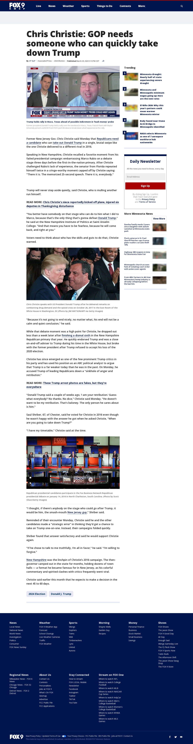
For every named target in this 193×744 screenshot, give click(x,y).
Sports (73, 622)
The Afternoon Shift (167, 657)
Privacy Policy (148, 199)
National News (16, 630)
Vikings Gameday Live (168, 643)
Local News (14, 626)
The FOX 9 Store (165, 666)
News (13, 622)
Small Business (135, 637)
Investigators (15, 637)
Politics (12, 640)
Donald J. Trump (61, 594)
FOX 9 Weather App (48, 626)
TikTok (72, 699)
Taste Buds (163, 654)
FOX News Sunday (17, 647)
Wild (71, 637)
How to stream (76, 678)
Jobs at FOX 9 (45, 689)
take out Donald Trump (67, 142)
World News (15, 633)
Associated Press (45, 61)
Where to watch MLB (108, 688)
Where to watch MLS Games (108, 720)
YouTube (73, 702)
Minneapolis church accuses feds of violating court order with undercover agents (137, 266)
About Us (45, 675)
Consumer (14, 643)
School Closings (46, 633)
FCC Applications (47, 706)
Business (133, 630)
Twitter (72, 695)
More (141, 6)
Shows (162, 622)
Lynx (71, 643)
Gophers (73, 630)
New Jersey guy (77, 512)
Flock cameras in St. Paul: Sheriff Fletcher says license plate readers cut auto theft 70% (136, 241)
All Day (161, 637)
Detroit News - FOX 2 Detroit (19, 692)
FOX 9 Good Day (166, 633)
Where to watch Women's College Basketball (110, 708)
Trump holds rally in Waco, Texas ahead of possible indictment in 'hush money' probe (70, 121)
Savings (132, 640)
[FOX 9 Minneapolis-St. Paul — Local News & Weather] (18, 6)
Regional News (18, 675)
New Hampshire (36, 559)
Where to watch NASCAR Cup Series (110, 692)
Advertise (43, 699)
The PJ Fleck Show (166, 647)
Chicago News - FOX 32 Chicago (20, 686)
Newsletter (74, 685)
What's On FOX (46, 692)
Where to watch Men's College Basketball (109, 702)
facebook (170, 737)
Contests (43, 682)
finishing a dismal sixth (76, 335)
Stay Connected (79, 675)
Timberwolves (75, 640)
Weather (44, 622)
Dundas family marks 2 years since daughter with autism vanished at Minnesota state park (137, 227)
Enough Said (164, 640)
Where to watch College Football (110, 683)
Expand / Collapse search (182, 6)
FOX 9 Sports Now (166, 650)
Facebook (73, 689)
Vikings (72, 626)
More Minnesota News (138, 213)
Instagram (73, 692)
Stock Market (135, 633)
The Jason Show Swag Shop (168, 662)
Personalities (45, 685)
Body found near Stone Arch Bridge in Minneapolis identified (152, 124)
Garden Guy (104, 630)
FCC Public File (46, 702)
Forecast (43, 630)
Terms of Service (147, 202)
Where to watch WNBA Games (109, 714)
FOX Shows (163, 626)
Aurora (72, 650)
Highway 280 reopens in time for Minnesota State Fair (137, 253)
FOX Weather (45, 643)
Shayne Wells (105, 626)
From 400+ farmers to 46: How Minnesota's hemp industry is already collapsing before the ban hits (137, 280)
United (72, 647)
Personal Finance (136, 626)
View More (159, 218)
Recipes (102, 633)
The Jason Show (165, 630)
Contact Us (44, 678)
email (181, 737)
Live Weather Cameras (49, 637)
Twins (71, 633)
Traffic (42, 640)
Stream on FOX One (111, 675)
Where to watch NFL (108, 678)
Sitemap (43, 695)
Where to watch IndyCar (110, 697)
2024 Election (59, 61)
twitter (175, 737)
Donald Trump (107, 218)
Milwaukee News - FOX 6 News (20, 680)
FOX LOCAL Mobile (77, 682)
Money (133, 622)
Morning (104, 622)
